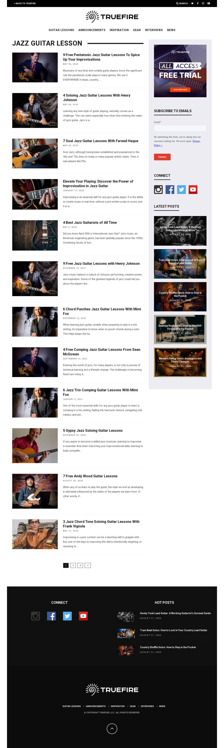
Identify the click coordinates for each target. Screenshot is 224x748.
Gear (137, 30)
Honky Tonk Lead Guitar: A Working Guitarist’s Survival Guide (175, 613)
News (171, 30)
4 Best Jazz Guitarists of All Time (90, 222)
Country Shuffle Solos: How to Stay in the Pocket (168, 647)
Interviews (154, 30)
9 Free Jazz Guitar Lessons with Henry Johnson (101, 263)
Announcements (92, 30)
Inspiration (119, 30)
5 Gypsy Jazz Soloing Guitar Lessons (93, 430)
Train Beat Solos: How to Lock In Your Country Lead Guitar (173, 630)
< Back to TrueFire (25, 3)
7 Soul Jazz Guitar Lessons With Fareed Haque (100, 141)
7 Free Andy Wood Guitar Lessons (90, 476)
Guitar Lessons (61, 30)
